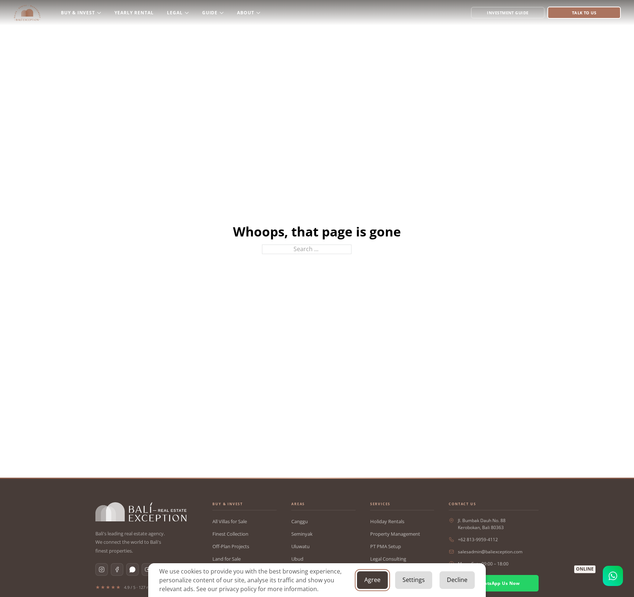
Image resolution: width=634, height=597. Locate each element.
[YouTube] (148, 569)
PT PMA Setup (385, 546)
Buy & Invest (78, 13)
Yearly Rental (133, 13)
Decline (457, 580)
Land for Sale (226, 559)
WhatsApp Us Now (498, 583)
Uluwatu (300, 546)
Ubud (297, 559)
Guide (210, 13)
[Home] (27, 13)
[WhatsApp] (132, 569)
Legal (175, 13)
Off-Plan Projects (230, 546)
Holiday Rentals (387, 521)
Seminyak (302, 534)
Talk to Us (584, 12)
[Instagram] (101, 569)
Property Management (395, 534)
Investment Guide (507, 12)
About (245, 13)
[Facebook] (117, 569)
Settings (413, 580)
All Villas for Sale (229, 521)
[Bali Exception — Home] (140, 511)
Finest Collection (230, 534)
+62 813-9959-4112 (478, 539)
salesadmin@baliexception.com (490, 552)
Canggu (299, 521)
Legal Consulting (388, 559)
